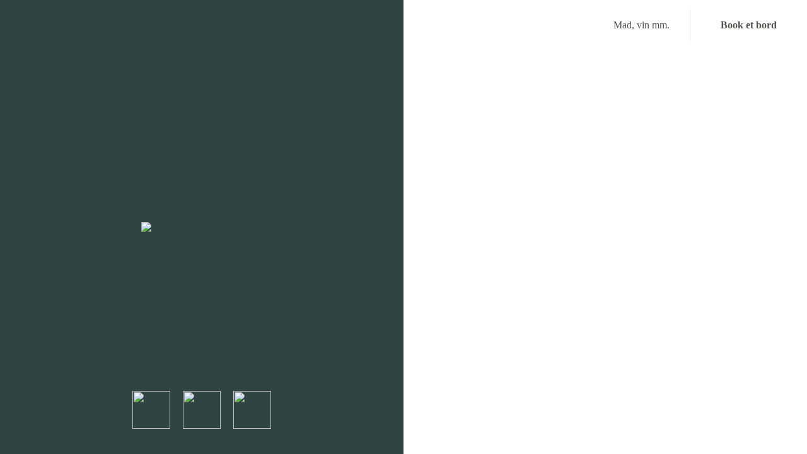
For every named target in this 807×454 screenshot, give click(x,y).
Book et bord (749, 25)
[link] (201, 227)
